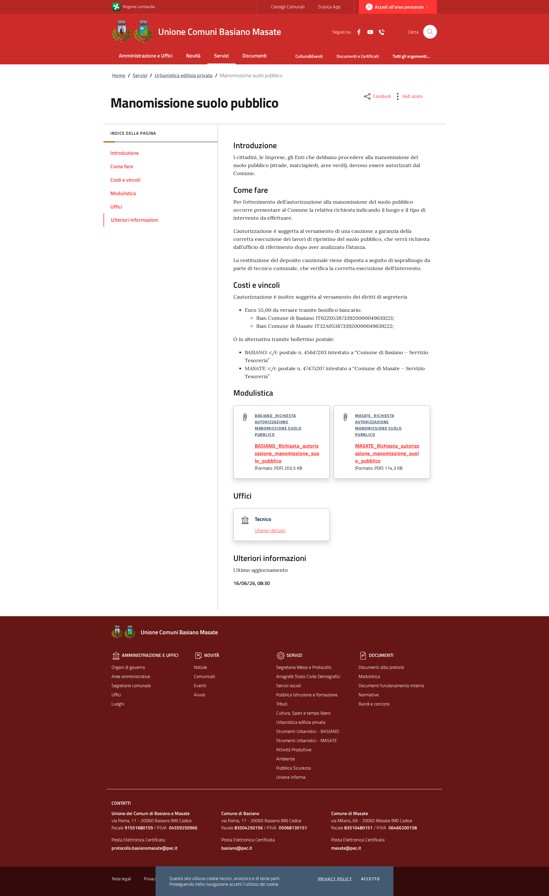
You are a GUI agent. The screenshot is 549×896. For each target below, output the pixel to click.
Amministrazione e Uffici (145, 56)
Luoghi (118, 703)
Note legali (121, 878)
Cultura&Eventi (309, 56)
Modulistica (369, 676)
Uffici (116, 694)
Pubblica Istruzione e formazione (306, 694)
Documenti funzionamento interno (391, 685)
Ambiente (285, 758)
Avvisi (199, 694)
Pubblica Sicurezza (293, 767)
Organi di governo (128, 667)
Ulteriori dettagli (270, 530)
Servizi (221, 56)
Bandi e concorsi (374, 703)
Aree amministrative (131, 676)
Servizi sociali (288, 685)
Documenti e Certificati (358, 56)
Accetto (370, 879)
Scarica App (329, 6)
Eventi (200, 685)
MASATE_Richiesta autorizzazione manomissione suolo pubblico (378, 425)
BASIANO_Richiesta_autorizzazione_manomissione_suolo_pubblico (287, 453)
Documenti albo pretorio (381, 667)
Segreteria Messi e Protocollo (303, 667)
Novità (193, 56)
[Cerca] (430, 32)
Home (118, 75)
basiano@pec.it (236, 848)
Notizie (200, 667)
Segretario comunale (131, 685)
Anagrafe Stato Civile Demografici (308, 676)
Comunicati (204, 676)
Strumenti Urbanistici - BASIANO (307, 731)
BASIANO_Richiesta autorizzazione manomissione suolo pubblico (278, 425)
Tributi (281, 703)
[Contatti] (379, 31)
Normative (369, 694)
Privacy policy (335, 879)
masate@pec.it (346, 848)
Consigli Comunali (288, 6)
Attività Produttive (293, 749)
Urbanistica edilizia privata (183, 75)
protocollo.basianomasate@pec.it (145, 848)
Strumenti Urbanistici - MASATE (306, 740)
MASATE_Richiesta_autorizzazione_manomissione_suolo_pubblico (387, 453)
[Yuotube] (368, 31)
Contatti (121, 803)
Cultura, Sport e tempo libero (303, 712)
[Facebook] (356, 31)
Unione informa (290, 777)
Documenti (254, 56)
